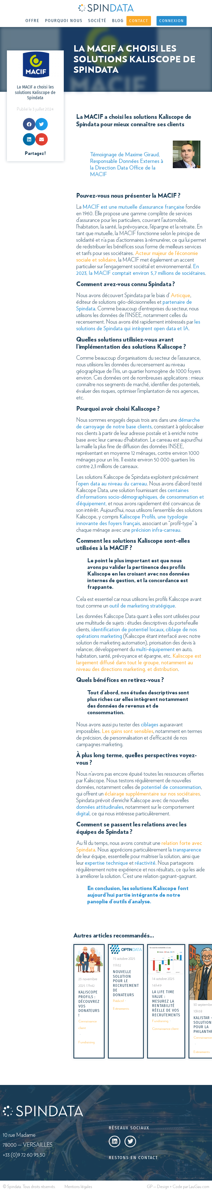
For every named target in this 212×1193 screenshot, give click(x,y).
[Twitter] (130, 1141)
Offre (32, 20)
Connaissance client (87, 1025)
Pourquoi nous (64, 20)
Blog (118, 20)
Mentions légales (78, 1187)
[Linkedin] (114, 1141)
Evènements (121, 1008)
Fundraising (86, 1042)
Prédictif (118, 1001)
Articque (180, 295)
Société (97, 20)
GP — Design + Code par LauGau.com (178, 1187)
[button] (29, 124)
